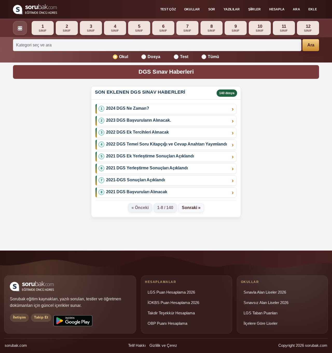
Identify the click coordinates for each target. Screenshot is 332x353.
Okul (123, 56)
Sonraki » (191, 207)
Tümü (213, 56)
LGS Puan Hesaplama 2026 (171, 292)
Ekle (312, 9)
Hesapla (277, 9)
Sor (211, 9)
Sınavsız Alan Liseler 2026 (266, 303)
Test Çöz (168, 9)
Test (184, 56)
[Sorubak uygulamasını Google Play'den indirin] (72, 321)
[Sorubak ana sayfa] (35, 9)
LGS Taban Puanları (261, 313)
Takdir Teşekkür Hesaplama (171, 313)
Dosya (154, 56)
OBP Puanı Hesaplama (167, 323)
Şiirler (254, 9)
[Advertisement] (49, 164)
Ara (296, 9)
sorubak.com (16, 345)
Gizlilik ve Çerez (163, 345)
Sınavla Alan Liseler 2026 (265, 292)
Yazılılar (232, 9)
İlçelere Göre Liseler (261, 323)
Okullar (192, 9)
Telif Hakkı (137, 345)
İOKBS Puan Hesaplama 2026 (173, 303)
